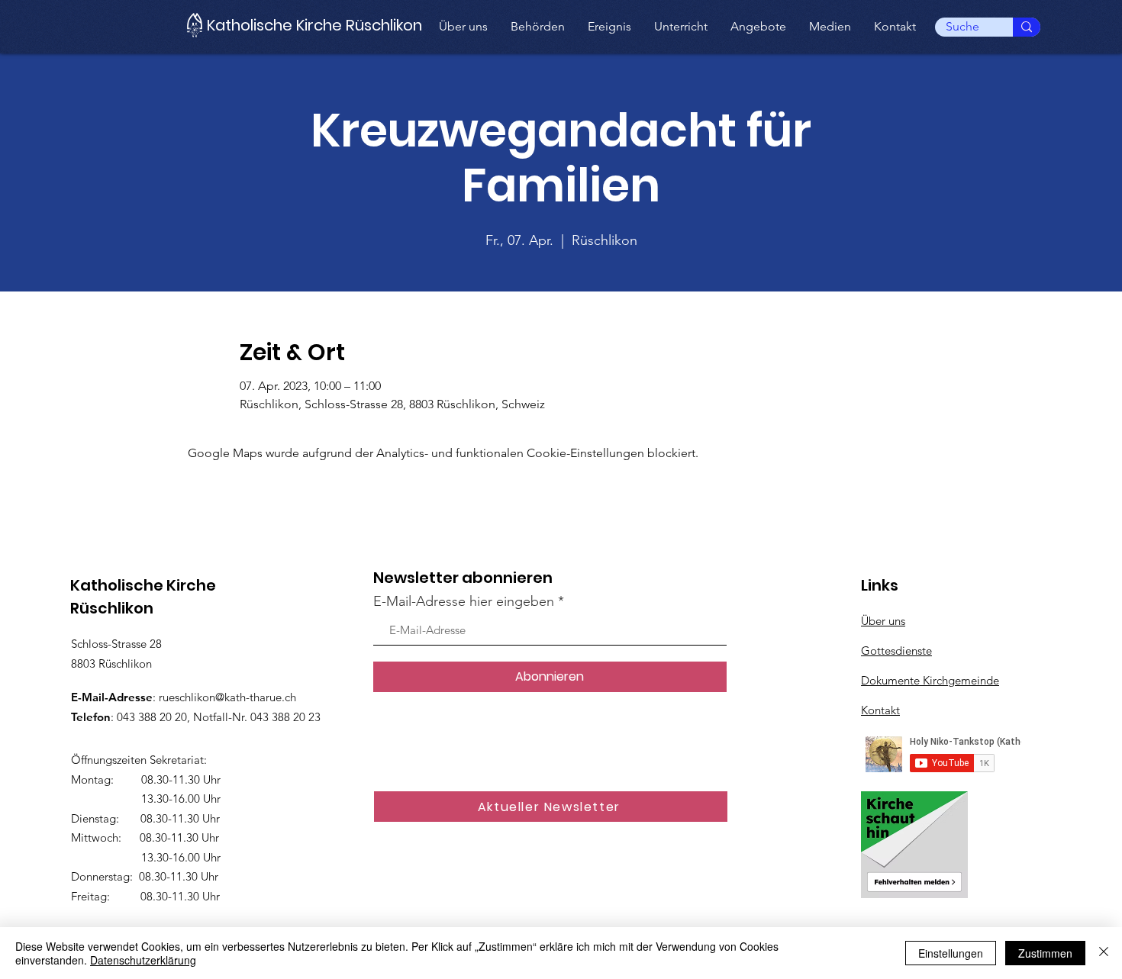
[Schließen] (1104, 953)
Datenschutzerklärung (143, 960)
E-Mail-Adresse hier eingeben (463, 601)
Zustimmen (1045, 953)
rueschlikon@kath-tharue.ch (227, 697)
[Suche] (1026, 27)
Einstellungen (950, 953)
